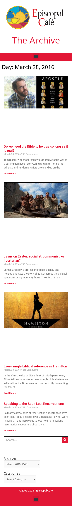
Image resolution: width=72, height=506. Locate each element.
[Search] (65, 440)
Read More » (10, 173)
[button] (36, 56)
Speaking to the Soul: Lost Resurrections (34, 404)
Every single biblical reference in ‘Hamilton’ (36, 366)
